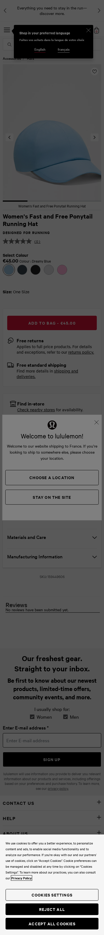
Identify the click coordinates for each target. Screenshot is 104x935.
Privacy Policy (21, 878)
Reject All (52, 909)
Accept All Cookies (52, 923)
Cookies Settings (52, 895)
